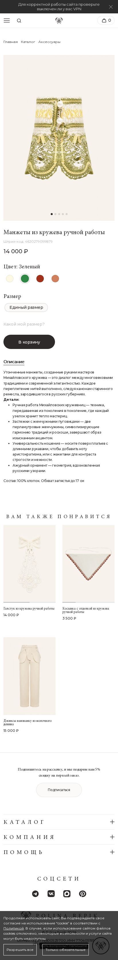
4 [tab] (108, 602)
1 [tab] (16, 602)
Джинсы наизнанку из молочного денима (27, 722)
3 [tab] (95, 602)
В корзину (29, 342)
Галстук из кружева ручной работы (28, 608)
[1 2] (29, 564)
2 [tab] (43, 602)
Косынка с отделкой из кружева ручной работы (85, 610)
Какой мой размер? (23, 324)
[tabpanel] (29, 564)
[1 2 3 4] (88, 564)
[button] (52, 214)
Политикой (13, 928)
